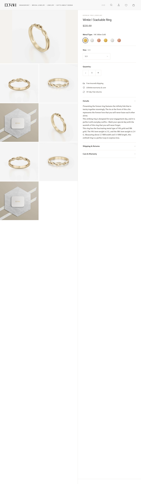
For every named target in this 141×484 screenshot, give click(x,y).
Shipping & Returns (91, 146)
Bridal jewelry (38, 5)
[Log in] (118, 5)
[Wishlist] (126, 5)
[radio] (85, 40)
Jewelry (51, 5)
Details (86, 101)
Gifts (59, 5)
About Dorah (67, 5)
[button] (103, 5)
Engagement (24, 5)
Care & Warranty (90, 154)
